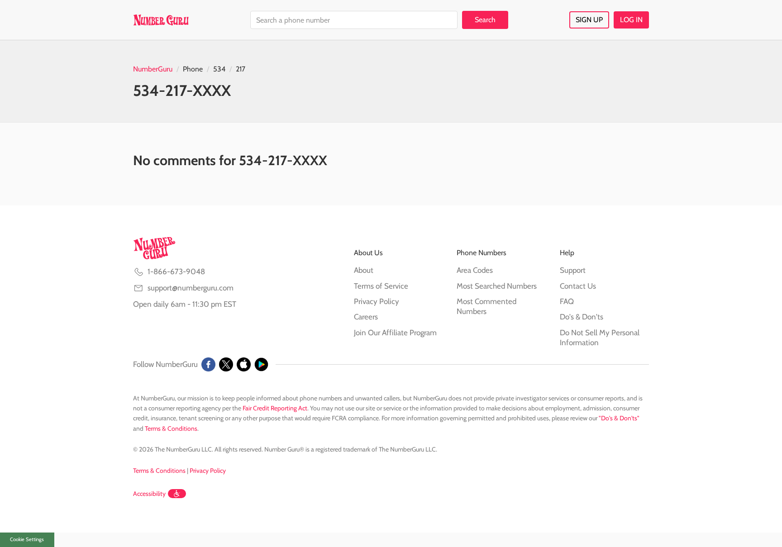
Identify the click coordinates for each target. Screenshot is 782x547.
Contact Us (578, 285)
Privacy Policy (376, 301)
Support (573, 270)
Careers (366, 316)
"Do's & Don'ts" (619, 418)
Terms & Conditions (171, 428)
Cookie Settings (27, 539)
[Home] (161, 20)
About (363, 270)
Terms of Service (381, 285)
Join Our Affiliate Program (395, 332)
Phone (193, 69)
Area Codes (475, 270)
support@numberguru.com (191, 287)
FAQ (567, 301)
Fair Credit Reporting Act (275, 408)
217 (240, 69)
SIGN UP (589, 19)
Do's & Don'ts (581, 316)
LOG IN (631, 19)
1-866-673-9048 (176, 271)
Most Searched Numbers (497, 285)
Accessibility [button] (149, 494)
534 (219, 69)
